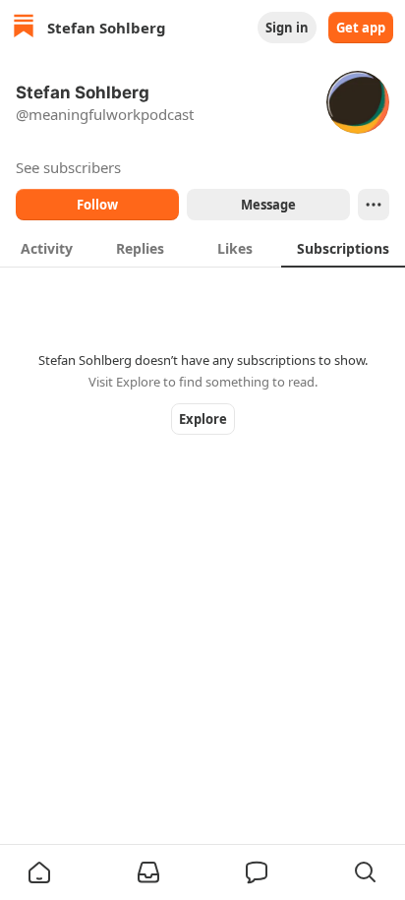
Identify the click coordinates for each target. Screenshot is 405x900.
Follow (97, 204)
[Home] (23, 28)
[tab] (46, 248)
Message (268, 204)
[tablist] (202, 248)
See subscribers (68, 167)
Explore (203, 419)
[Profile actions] (373, 204)
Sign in (287, 27)
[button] (39, 872)
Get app (360, 27)
